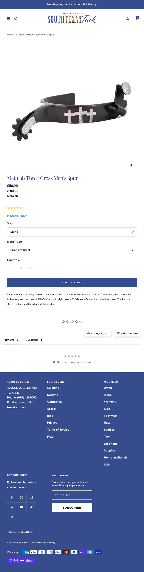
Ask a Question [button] (99, 333)
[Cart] (135, 18)
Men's (108, 395)
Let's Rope (110, 443)
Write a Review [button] (129, 333)
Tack (107, 436)
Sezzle (51, 408)
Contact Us (54, 401)
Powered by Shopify (43, 542)
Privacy (52, 422)
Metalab (12, 196)
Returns (52, 395)
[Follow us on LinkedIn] (12, 517)
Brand (108, 388)
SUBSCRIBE (72, 507)
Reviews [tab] (9, 339)
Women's (110, 401)
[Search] (16, 18)
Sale (107, 464)
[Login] (127, 18)
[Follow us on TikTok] (31, 507)
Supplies (109, 450)
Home (10, 34)
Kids (107, 408)
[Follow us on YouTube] (21, 507)
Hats (107, 422)
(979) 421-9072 (27, 397)
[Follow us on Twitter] (21, 497)
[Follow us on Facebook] (12, 497)
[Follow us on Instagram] (31, 497)
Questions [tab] (32, 339)
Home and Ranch (115, 457)
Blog (50, 415)
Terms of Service (58, 429)
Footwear (110, 415)
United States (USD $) (22, 532)
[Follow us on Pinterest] (12, 507)
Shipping (53, 388)
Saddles (109, 429)
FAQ (50, 436)
